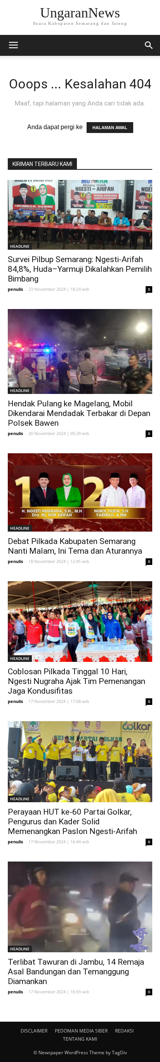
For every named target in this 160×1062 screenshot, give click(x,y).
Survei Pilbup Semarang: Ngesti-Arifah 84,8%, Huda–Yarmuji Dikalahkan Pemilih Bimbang (80, 269)
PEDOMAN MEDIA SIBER (81, 1030)
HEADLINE (20, 246)
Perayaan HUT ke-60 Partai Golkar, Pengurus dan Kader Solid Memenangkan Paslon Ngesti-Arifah (72, 821)
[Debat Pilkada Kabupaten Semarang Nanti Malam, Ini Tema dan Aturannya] (80, 492)
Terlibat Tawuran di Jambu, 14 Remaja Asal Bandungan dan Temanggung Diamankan (76, 971)
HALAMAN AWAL (109, 127)
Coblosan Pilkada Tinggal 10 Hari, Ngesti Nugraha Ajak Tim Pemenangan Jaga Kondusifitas (76, 681)
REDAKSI (124, 1030)
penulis (15, 289)
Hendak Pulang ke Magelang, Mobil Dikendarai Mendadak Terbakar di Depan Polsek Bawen (79, 413)
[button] (149, 45)
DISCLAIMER (34, 1030)
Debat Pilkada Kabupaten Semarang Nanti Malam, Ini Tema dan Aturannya (75, 546)
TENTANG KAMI (80, 1039)
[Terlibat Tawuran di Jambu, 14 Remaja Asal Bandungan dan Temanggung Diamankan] (80, 907)
